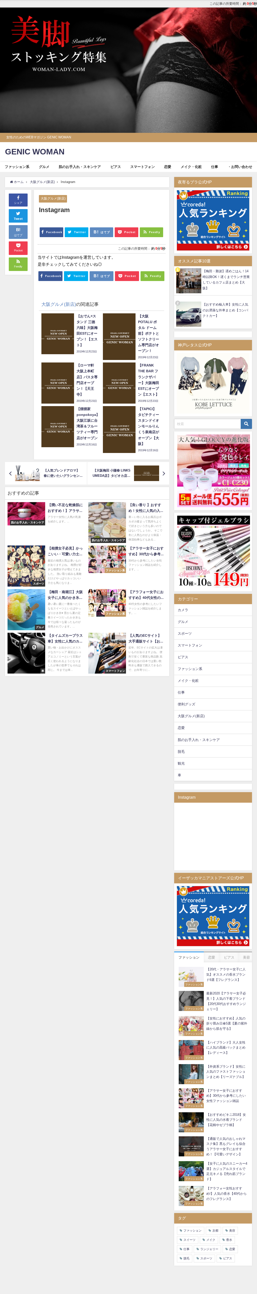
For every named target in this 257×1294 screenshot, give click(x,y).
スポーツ (185, 633)
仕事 (214, 166)
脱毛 (181, 751)
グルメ (44, 166)
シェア (18, 202)
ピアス (115, 166)
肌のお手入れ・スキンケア (80, 166)
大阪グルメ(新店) (53, 198)
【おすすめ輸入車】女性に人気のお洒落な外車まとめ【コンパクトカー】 (225, 310)
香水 (229, 1239)
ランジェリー (209, 1249)
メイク (210, 1239)
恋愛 (167, 166)
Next (250, 69)
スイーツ (189, 1239)
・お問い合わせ (240, 166)
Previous (6, 69)
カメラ (183, 610)
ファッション (192, 1230)
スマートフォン (142, 166)
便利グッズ (186, 704)
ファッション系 (17, 166)
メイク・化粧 (191, 166)
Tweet (18, 218)
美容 (232, 1230)
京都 (215, 1230)
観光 (181, 763)
